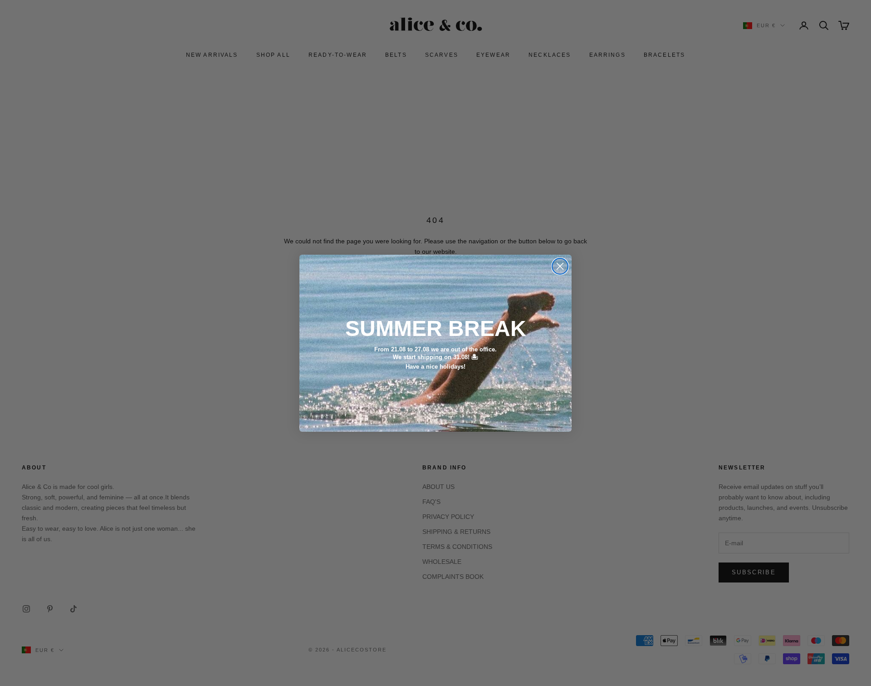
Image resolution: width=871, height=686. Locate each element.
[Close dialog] (560, 266)
